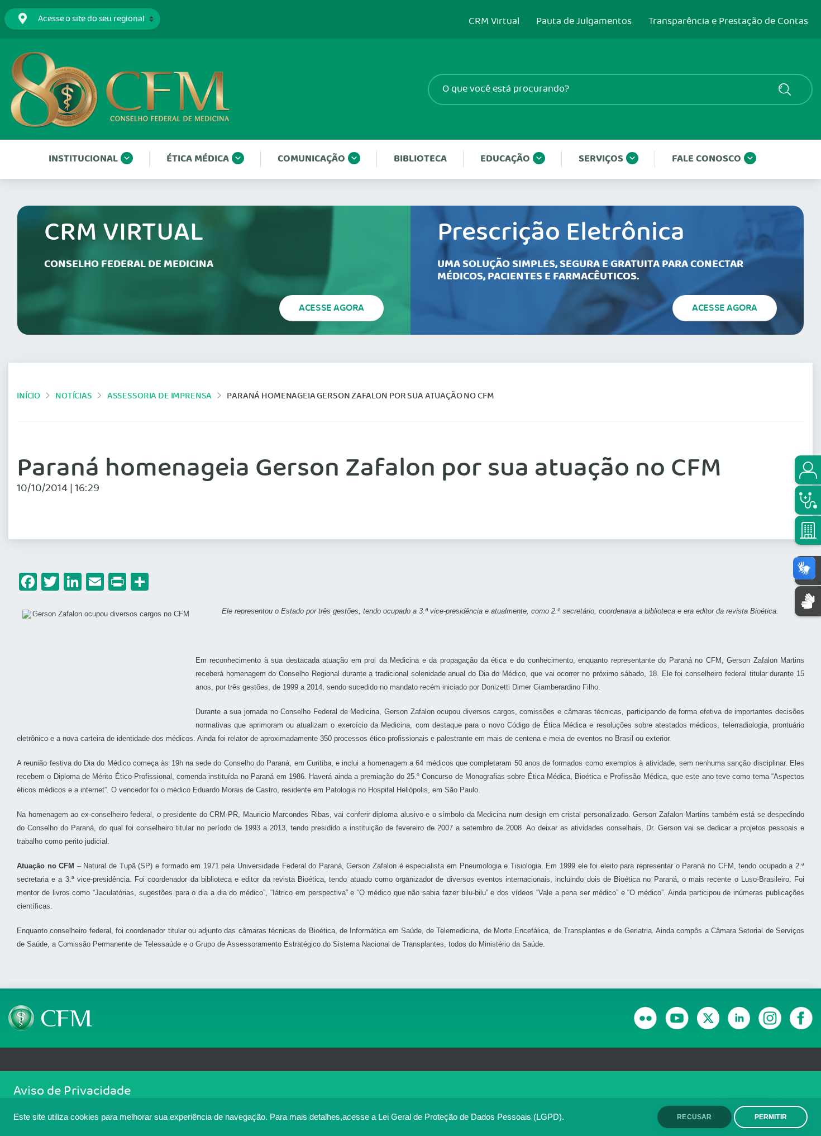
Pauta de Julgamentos (584, 22)
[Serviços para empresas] (808, 530)
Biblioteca (420, 159)
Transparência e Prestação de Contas (728, 22)
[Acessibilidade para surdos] (808, 601)
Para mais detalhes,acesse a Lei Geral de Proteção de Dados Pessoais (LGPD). (417, 1117)
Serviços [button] (601, 159)
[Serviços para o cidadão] (808, 469)
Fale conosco (706, 159)
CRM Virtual (494, 22)
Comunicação (311, 159)
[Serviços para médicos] (808, 500)
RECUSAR (694, 1117)
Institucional (83, 159)
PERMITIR (771, 1117)
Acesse (331, 308)
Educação (505, 159)
